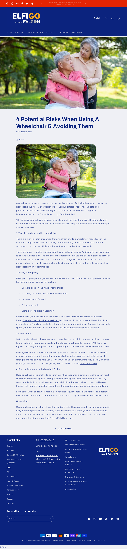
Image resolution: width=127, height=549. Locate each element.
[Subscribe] (50, 519)
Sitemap (10, 504)
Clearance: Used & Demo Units (76, 450)
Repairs (10, 499)
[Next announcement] (85, 3)
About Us (11, 450)
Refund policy (13, 490)
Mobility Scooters (72, 440)
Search (10, 446)
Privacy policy (71, 540)
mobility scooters (88, 363)
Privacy (10, 494)
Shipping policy (99, 540)
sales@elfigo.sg (50, 446)
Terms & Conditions (15, 485)
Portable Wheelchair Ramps (74, 463)
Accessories (70, 489)
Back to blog (65, 429)
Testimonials (12, 476)
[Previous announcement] (41, 3)
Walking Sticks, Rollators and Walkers (76, 483)
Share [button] (21, 140)
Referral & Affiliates (15, 455)
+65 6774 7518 (47, 440)
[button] (19, 32)
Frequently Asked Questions (14, 461)
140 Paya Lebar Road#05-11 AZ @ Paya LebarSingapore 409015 (48, 459)
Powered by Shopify (42, 540)
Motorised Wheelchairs (75, 445)
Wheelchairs (70, 457)
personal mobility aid (35, 211)
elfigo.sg (31, 540)
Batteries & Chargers (74, 477)
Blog (9, 467)
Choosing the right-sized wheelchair (41, 320)
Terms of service (85, 540)
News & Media (13, 481)
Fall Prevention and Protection (73, 470)
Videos (10, 472)
